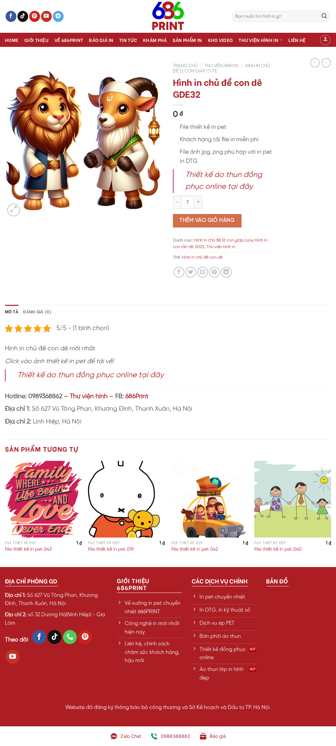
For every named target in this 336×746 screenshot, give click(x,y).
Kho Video (220, 39)
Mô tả (11, 311)
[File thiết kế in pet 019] (126, 499)
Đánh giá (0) (37, 311)
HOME (11, 39)
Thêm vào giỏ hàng (207, 220)
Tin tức (128, 39)
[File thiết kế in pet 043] (43, 499)
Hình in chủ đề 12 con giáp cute (223, 240)
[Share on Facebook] (179, 272)
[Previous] (5, 513)
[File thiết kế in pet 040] (292, 499)
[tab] (11, 311)
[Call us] (70, 637)
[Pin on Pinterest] (214, 272)
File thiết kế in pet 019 (111, 549)
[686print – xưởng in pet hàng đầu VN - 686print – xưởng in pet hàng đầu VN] (168, 16)
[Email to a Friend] (202, 272)
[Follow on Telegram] (58, 16)
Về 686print (68, 39)
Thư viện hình (89, 396)
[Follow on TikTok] (22, 16)
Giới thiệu (36, 39)
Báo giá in (101, 39)
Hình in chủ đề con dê (202, 257)
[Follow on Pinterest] (34, 16)
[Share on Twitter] (190, 272)
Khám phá (155, 39)
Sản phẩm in (187, 39)
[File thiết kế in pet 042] (209, 499)
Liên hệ (296, 39)
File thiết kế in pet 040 (278, 549)
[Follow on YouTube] (46, 16)
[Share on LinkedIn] (226, 272)
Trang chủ (185, 66)
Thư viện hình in (258, 39)
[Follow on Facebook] (11, 16)
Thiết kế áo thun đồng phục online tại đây (90, 375)
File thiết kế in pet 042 (194, 549)
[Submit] (324, 16)
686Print (136, 396)
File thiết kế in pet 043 (28, 549)
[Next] (331, 513)
